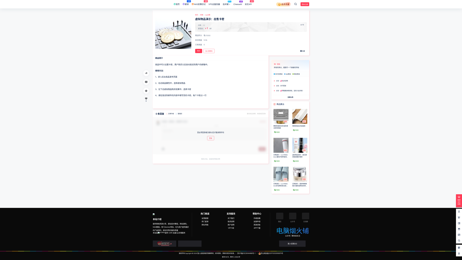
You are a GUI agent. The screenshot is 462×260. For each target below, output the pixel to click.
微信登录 (297, 74)
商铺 (201, 15)
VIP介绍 (231, 228)
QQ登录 (288, 74)
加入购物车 (209, 51)
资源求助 (257, 225)
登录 (210, 138)
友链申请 (257, 221)
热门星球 (205, 221)
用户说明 (231, 225)
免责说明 (231, 221)
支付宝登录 (278, 74)
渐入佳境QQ (292, 244)
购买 (198, 51)
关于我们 (231, 218)
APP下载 (257, 228)
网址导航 (205, 225)
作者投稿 (257, 218)
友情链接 (205, 218)
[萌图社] (164, 243)
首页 (196, 15)
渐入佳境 (200, 253)
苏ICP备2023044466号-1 (246, 253)
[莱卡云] (190, 243)
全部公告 (290, 97)
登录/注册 (305, 4)
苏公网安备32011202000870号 (272, 253)
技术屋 (227, 3)
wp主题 (207, 15)
